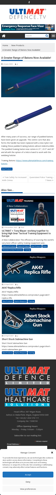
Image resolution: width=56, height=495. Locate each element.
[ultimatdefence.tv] (3, 35)
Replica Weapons (20, 301)
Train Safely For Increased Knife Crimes (14, 178)
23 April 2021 (9, 284)
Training (27, 250)
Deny (28, 481)
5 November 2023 (10, 227)
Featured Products (9, 246)
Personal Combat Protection (12, 250)
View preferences (28, 489)
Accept (28, 474)
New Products (7, 169)
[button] (52, 452)
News (45, 246)
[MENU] (53, 36)
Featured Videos (23, 246)
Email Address (13, 444)
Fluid (22, 227)
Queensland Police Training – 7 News (41, 178)
